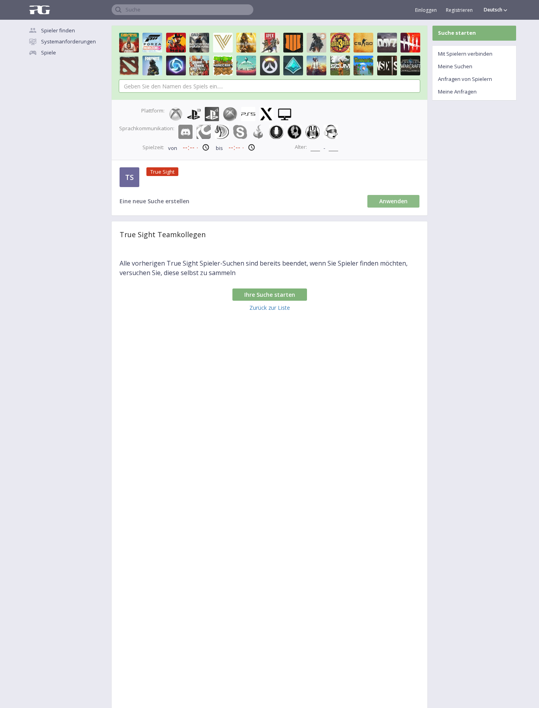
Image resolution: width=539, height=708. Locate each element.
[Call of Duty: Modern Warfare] (199, 42)
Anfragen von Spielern (465, 78)
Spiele (48, 52)
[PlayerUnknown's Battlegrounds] (316, 65)
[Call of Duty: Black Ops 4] (293, 42)
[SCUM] (340, 65)
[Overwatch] (270, 65)
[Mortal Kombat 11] (246, 42)
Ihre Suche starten (269, 294)
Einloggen (426, 10)
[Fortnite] (152, 65)
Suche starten (457, 32)
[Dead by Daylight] (410, 42)
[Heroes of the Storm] (176, 65)
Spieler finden (58, 30)
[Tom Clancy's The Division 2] (316, 42)
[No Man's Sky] (246, 65)
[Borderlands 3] (340, 42)
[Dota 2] (129, 65)
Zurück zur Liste (269, 307)
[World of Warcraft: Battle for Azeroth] (410, 65)
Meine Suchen (455, 66)
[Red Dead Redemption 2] (176, 42)
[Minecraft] (223, 65)
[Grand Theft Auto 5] (199, 65)
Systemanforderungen (68, 41)
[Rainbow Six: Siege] (387, 65)
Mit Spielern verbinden (465, 53)
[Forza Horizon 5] (152, 42)
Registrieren (459, 10)
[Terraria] (363, 65)
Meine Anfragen (457, 91)
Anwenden (393, 201)
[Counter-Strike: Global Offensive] (363, 42)
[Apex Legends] (270, 42)
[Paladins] (293, 65)
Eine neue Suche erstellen (154, 201)
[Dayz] (387, 42)
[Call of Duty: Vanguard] (223, 42)
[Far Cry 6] (129, 42)
